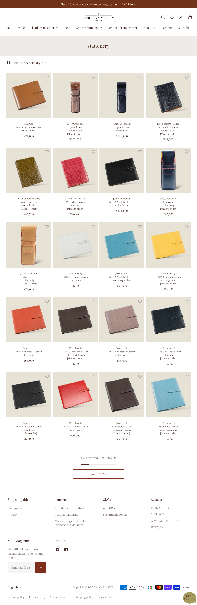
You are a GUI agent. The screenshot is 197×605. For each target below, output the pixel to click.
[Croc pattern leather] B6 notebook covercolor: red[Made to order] (75, 203)
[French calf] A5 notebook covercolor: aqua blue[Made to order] (168, 428)
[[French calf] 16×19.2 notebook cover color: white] (75, 245)
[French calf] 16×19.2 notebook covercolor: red (75, 426)
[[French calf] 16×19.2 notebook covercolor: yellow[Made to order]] (168, 245)
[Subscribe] (40, 567)
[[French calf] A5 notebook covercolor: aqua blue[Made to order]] (168, 394)
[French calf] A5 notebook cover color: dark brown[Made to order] (122, 428)
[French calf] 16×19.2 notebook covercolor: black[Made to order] (29, 428)
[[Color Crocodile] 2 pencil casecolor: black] (121, 95)
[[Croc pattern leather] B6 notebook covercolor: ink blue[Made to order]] (168, 95)
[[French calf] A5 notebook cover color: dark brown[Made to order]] (121, 394)
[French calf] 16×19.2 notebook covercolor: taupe (122, 351)
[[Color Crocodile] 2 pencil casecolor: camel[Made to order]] (75, 95)
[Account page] (180, 17)
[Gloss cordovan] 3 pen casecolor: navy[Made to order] (168, 203)
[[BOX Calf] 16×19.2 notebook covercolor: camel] (28, 95)
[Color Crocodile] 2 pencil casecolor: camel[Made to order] (75, 128)
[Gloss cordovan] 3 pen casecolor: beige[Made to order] (29, 278)
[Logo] (98, 17)
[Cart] (190, 17)
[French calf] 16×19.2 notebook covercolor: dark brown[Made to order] (75, 353)
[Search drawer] (163, 17)
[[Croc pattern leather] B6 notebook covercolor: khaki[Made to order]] (28, 170)
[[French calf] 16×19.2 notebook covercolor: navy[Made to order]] (168, 319)
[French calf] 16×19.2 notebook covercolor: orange (29, 351)
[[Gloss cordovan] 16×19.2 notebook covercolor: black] (121, 170)
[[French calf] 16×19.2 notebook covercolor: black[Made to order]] (28, 394)
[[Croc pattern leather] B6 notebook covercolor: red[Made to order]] (75, 170)
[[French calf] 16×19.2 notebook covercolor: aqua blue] (121, 245)
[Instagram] (57, 549)
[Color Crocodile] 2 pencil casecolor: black (122, 127)
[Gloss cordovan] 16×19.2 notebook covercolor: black (122, 202)
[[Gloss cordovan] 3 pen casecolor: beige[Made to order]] (28, 245)
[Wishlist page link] (172, 17)
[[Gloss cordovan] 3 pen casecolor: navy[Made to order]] (168, 170)
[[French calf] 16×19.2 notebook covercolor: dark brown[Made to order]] (75, 319)
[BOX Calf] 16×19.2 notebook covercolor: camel (29, 127)
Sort (29, 63)
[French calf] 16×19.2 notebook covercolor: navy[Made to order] (168, 353)
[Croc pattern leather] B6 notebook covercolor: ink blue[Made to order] (168, 128)
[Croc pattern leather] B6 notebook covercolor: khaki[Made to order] (29, 203)
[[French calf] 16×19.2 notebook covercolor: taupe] (121, 319)
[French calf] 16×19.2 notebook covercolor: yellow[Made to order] (168, 278)
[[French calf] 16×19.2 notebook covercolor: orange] (28, 319)
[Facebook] (66, 549)
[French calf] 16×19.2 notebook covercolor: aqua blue (122, 277)
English (13, 587)
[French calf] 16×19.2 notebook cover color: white (75, 277)
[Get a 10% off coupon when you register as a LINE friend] (98, 4)
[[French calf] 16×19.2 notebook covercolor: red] (75, 394)
